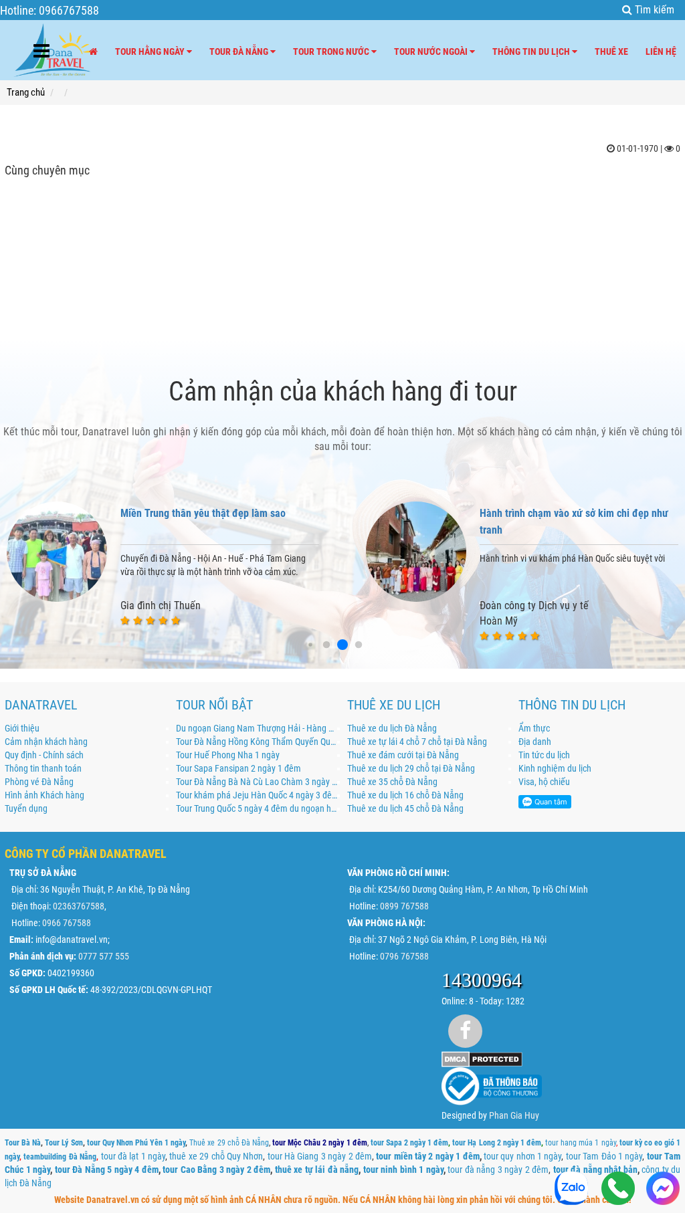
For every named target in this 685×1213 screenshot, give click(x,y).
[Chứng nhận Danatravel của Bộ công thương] (492, 1086)
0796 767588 (404, 956)
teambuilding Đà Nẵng (59, 1157)
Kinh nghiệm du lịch (554, 768)
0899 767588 (404, 906)
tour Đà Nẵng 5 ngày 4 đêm (107, 1169)
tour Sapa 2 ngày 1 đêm (410, 1142)
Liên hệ (661, 51)
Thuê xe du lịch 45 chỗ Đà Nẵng (405, 808)
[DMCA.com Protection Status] (482, 1058)
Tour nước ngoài (432, 51)
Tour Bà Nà (23, 1142)
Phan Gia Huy (514, 1115)
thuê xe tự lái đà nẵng (317, 1169)
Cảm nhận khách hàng (46, 741)
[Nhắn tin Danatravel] (662, 1190)
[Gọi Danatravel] (618, 1190)
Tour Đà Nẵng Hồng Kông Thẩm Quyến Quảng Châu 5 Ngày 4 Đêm (257, 741)
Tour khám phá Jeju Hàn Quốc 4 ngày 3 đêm (257, 795)
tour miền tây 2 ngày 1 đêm (427, 1156)
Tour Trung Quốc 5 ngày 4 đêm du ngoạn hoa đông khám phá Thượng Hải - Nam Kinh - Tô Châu (257, 808)
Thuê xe (611, 51)
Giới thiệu (22, 728)
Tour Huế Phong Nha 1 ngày (228, 755)
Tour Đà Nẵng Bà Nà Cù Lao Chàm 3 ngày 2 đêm (257, 781)
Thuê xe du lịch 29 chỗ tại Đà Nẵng (411, 768)
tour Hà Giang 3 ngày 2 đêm (320, 1156)
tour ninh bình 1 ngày (403, 1169)
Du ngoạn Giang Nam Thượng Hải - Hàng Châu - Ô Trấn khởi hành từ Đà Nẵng (257, 728)
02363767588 (78, 906)
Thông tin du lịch (532, 51)
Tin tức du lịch (544, 755)
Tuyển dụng (26, 808)
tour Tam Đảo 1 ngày (604, 1156)
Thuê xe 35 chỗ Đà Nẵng (392, 781)
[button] (310, 645)
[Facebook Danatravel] (465, 1030)
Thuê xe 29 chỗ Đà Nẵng (229, 1142)
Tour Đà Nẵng (239, 51)
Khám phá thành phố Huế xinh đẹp (554, 513)
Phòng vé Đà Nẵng (39, 781)
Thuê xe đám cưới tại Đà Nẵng (403, 755)
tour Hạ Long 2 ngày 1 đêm (496, 1142)
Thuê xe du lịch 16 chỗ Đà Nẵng (405, 795)
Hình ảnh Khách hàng (44, 795)
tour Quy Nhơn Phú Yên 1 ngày (136, 1142)
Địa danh (534, 741)
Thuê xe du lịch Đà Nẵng (392, 728)
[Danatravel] (52, 47)
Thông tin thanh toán (43, 768)
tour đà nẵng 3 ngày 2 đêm (498, 1169)
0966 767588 (66, 922)
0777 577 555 (103, 956)
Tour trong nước (332, 51)
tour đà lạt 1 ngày (133, 1156)
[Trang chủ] (93, 51)
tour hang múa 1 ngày (580, 1142)
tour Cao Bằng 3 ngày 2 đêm (216, 1169)
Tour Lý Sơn (63, 1142)
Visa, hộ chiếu (544, 781)
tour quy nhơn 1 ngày (523, 1156)
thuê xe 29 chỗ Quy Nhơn (216, 1156)
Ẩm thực (534, 728)
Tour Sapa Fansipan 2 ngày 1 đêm (238, 768)
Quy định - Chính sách (44, 755)
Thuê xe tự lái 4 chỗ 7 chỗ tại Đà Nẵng (417, 741)
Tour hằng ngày (151, 51)
